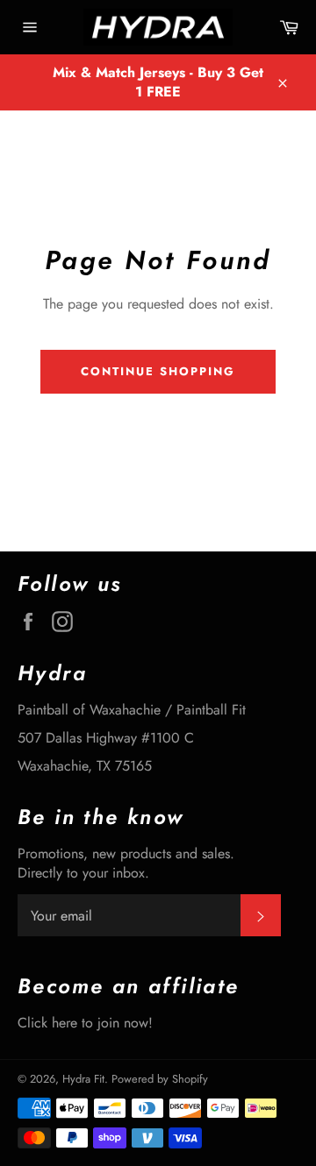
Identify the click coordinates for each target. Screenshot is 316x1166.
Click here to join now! (85, 1023)
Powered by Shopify (159, 1078)
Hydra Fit (83, 1078)
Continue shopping (157, 371)
